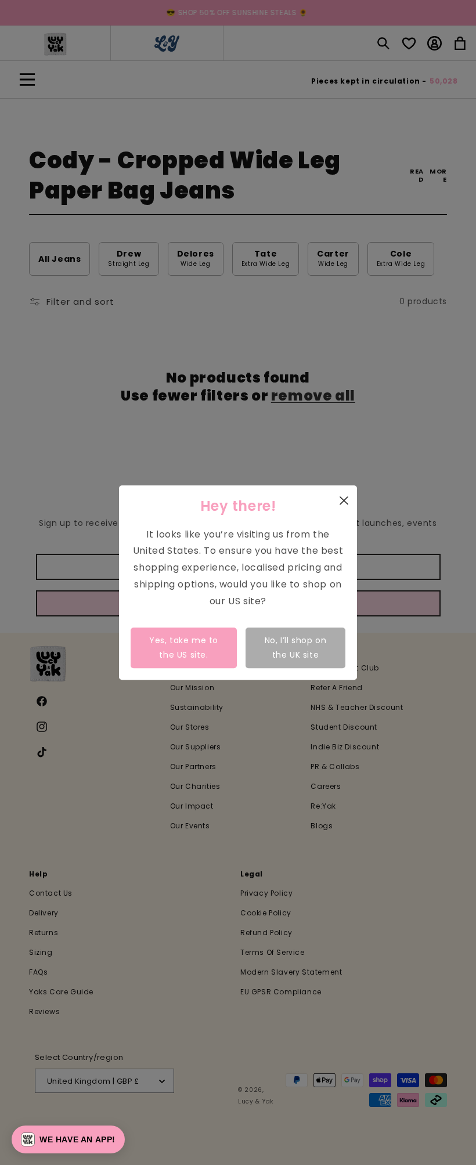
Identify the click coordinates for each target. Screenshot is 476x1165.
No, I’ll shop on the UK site (296, 647)
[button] (68, 1139)
